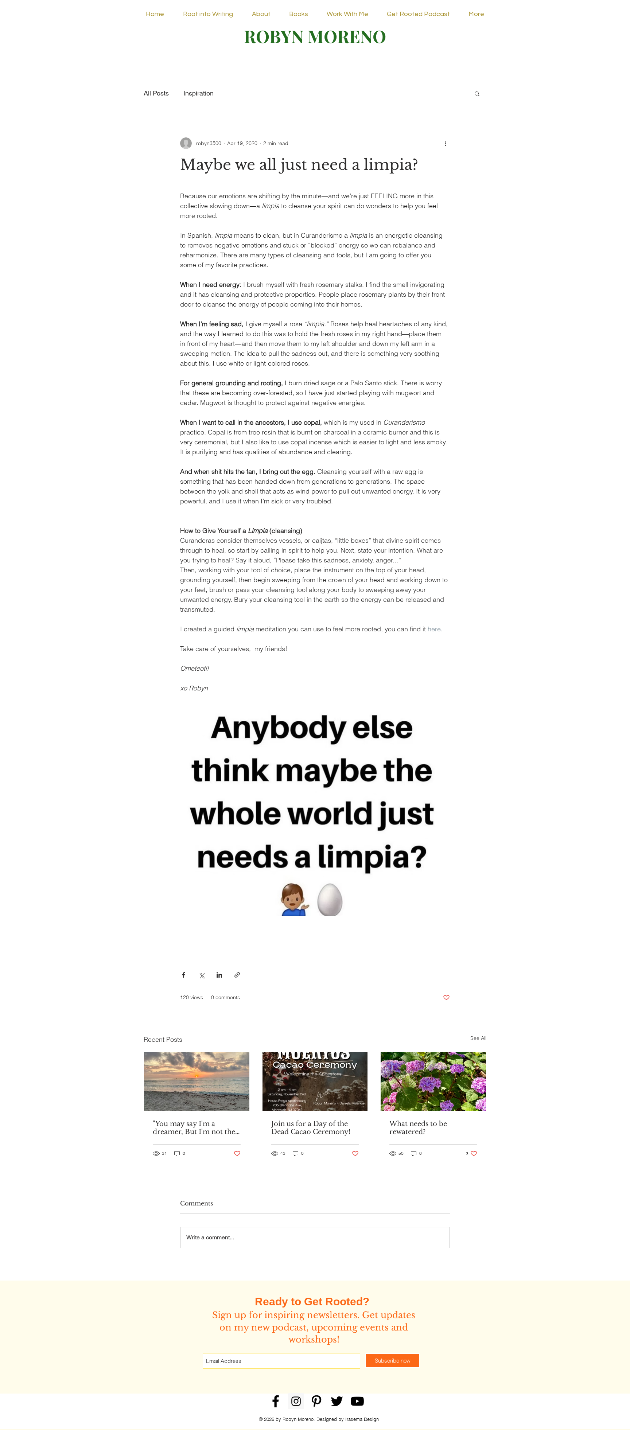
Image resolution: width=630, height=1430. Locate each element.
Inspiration (198, 93)
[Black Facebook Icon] (276, 1401)
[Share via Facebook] (183, 974)
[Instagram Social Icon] (296, 1401)
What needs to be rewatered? (418, 1128)
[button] (477, 93)
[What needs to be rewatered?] (433, 1081)
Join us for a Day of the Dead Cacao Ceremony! (311, 1128)
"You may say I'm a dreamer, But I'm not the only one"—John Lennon (194, 1128)
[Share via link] (237, 974)
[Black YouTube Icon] (357, 1401)
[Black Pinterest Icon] (316, 1401)
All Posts (156, 93)
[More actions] (445, 143)
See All (478, 1038)
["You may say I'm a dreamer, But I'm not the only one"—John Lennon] (196, 1081)
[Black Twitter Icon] (337, 1401)
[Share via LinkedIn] (219, 974)
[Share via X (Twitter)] (201, 974)
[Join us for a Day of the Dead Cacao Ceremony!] (315, 1081)
